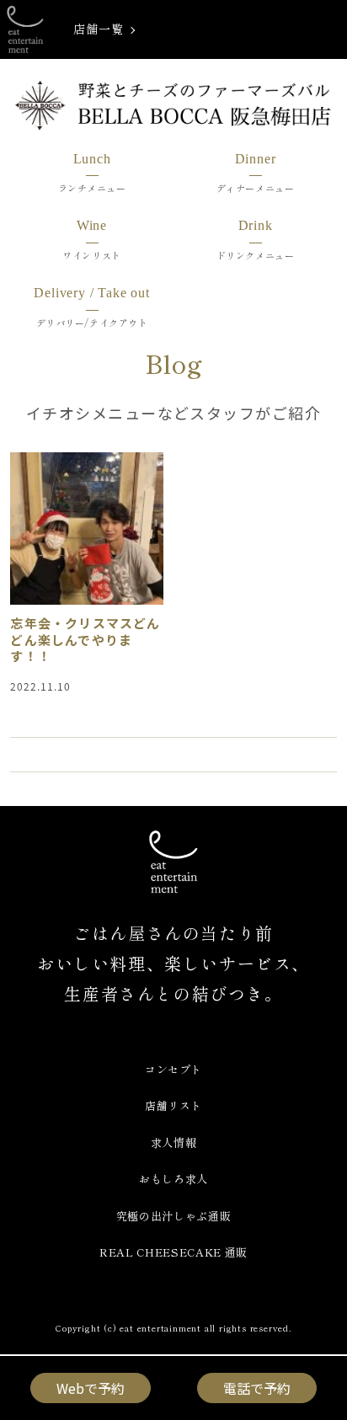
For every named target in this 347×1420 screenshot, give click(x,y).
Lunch (92, 159)
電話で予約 (257, 1388)
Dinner (255, 159)
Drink (255, 225)
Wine (92, 225)
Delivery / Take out (91, 293)
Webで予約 (90, 1388)
